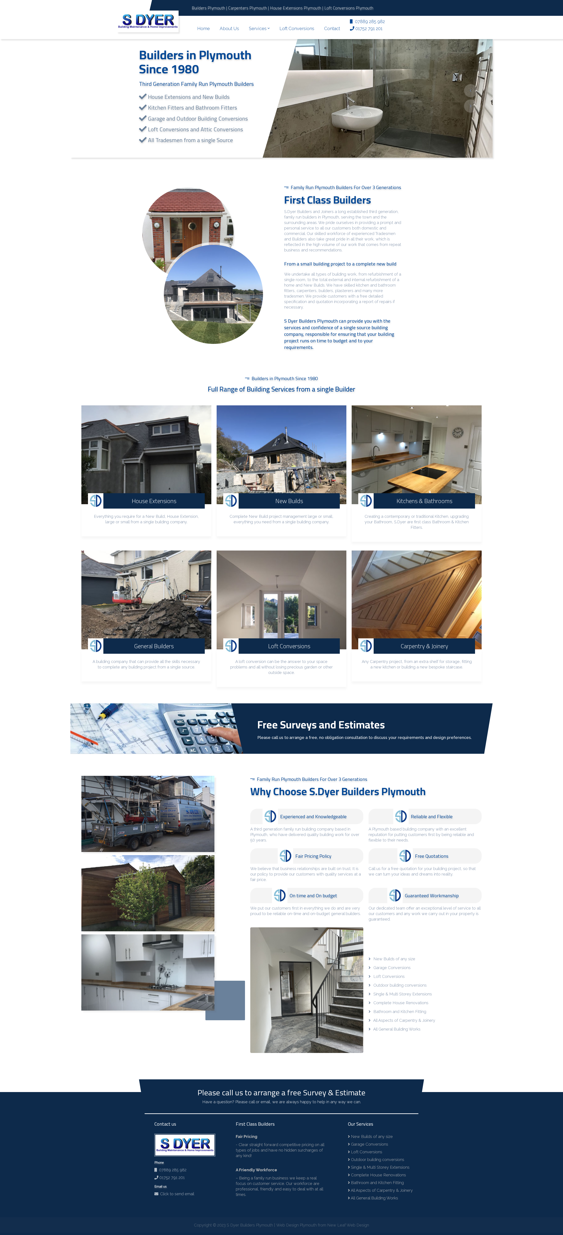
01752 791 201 (171, 1177)
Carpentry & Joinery (424, 646)
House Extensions (154, 501)
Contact (332, 28)
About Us (229, 28)
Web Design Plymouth (296, 1227)
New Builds (289, 501)
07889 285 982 (171, 1170)
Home (203, 28)
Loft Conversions (297, 28)
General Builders (154, 646)
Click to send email (177, 1194)
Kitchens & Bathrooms (424, 501)
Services (258, 28)
